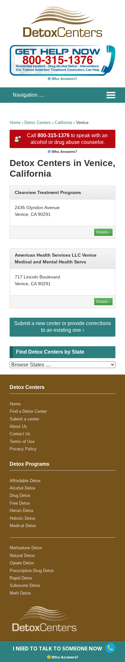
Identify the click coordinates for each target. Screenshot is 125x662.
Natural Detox (22, 555)
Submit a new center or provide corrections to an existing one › (62, 327)
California (63, 122)
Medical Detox (23, 525)
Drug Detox (20, 495)
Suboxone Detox (25, 585)
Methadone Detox (26, 547)
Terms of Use (22, 441)
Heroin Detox (22, 510)
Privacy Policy (23, 448)
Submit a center (24, 419)
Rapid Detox (21, 578)
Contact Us (20, 433)
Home (15, 122)
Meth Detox (20, 593)
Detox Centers (37, 122)
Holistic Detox (23, 518)
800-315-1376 (54, 135)
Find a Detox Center (28, 411)
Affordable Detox (25, 480)
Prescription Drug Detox (32, 570)
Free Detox (20, 503)
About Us (18, 426)
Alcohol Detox (23, 488)
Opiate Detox (22, 562)
